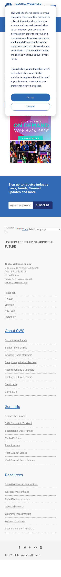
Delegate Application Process (20, 362)
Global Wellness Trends (17, 499)
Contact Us (11, 391)
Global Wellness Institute (18, 514)
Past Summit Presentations (20, 460)
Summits (12, 406)
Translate (27, 229)
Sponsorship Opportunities (19, 430)
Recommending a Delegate (19, 369)
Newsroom (11, 384)
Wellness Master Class (17, 491)
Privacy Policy (10, 279)
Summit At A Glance (16, 340)
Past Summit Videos (16, 452)
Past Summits (12, 445)
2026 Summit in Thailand (18, 423)
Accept (30, 97)
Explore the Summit (15, 416)
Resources (14, 475)
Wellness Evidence (15, 521)
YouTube (10, 310)
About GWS (14, 331)
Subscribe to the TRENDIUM (20, 528)
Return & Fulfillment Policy (16, 283)
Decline (31, 106)
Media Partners (13, 438)
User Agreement (25, 279)
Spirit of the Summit (16, 347)
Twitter (9, 298)
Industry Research (14, 506)
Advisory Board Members (18, 355)
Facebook (10, 292)
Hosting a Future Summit (18, 377)
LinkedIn (9, 304)
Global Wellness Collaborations (21, 484)
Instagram (10, 316)
